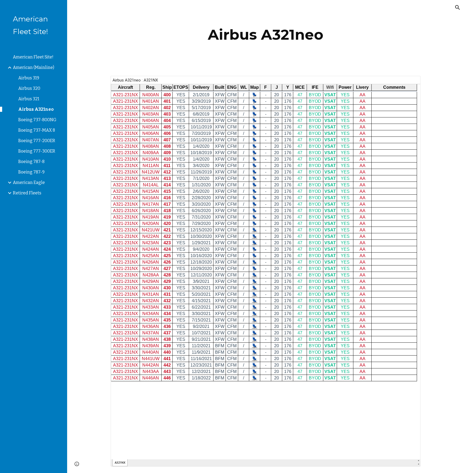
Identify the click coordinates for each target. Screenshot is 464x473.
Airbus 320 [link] (29, 88)
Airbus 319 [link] (28, 77)
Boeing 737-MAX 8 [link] (36, 130)
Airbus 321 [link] (28, 98)
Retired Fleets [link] (27, 192)
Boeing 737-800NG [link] (37, 119)
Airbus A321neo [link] (36, 109)
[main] (266, 34)
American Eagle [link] (29, 182)
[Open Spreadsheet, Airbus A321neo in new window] (410, 83)
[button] (457, 7)
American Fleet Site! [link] (33, 57)
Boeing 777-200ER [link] (36, 140)
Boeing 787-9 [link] (31, 172)
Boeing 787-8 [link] (31, 161)
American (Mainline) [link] (33, 67)
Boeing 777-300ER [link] (36, 151)
